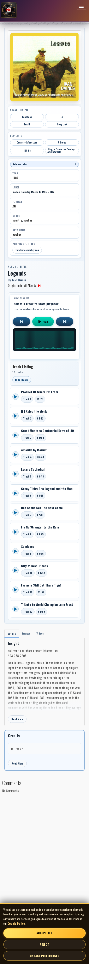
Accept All (44, 933)
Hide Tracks (21, 379)
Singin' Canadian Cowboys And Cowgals (61, 150)
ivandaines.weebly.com (27, 250)
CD (14, 206)
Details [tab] (11, 633)
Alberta (62, 142)
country (17, 220)
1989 (15, 178)
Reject (44, 944)
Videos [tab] (40, 633)
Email (27, 124)
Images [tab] (26, 633)
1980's (27, 150)
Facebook (27, 117)
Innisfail (21, 285)
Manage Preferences (44, 956)
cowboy (27, 220)
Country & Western (27, 142)
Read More (17, 719)
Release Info (44, 164)
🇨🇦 (40, 285)
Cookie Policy (16, 923)
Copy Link (62, 124)
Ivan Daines (19, 279)
